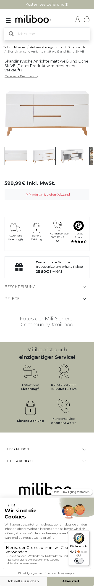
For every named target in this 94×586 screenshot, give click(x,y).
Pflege (12, 299)
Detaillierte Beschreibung (22, 76)
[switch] (79, 560)
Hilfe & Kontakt (20, 461)
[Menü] (86, 533)
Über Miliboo (18, 449)
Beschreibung (20, 287)
